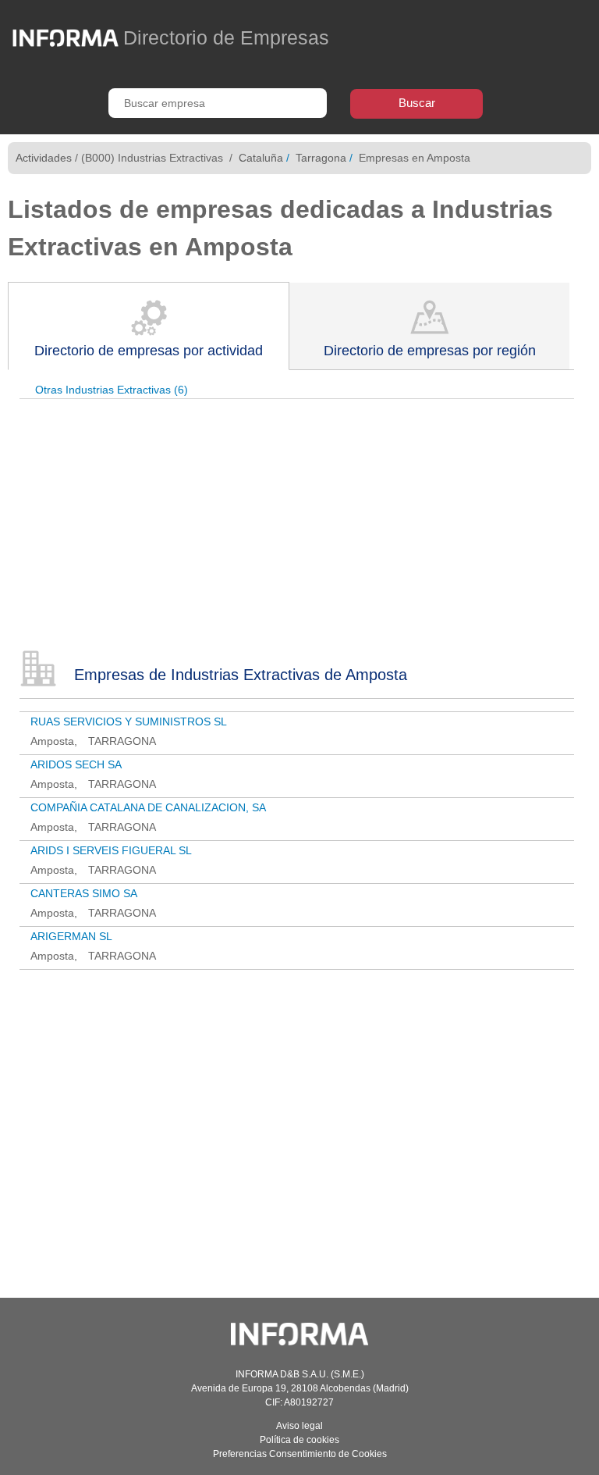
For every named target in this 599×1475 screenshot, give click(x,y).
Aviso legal (299, 1425)
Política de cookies (299, 1439)
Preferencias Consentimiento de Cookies (300, 1453)
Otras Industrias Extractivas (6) (111, 389)
